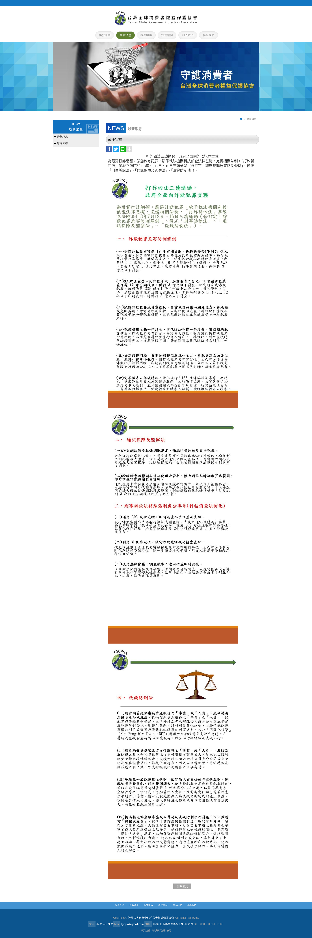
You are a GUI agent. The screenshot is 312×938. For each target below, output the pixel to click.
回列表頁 (182, 886)
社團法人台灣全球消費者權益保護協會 (156, 18)
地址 (148, 924)
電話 (92, 924)
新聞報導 (62, 143)
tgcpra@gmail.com (132, 924)
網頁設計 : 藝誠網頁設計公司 (156, 930)
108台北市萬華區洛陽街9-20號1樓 (173, 924)
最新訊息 (62, 136)
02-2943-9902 (104, 924)
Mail (117, 924)
